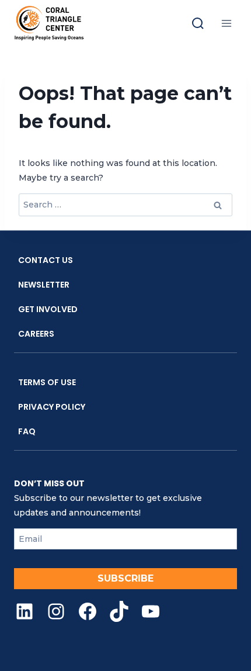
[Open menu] (226, 23)
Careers (36, 334)
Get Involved (48, 309)
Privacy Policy (51, 407)
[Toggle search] (198, 23)
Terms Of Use (47, 382)
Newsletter (43, 284)
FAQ (27, 431)
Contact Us (45, 260)
